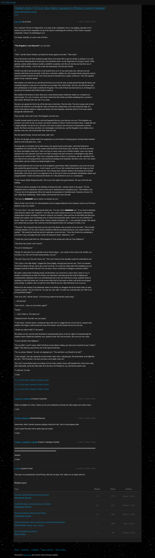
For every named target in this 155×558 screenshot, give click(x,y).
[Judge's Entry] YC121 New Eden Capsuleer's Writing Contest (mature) (60, 8)
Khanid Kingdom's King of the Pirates (30, 513)
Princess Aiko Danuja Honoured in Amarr (32, 494)
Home (17, 550)
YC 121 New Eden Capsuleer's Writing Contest (32, 380)
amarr (16, 15)
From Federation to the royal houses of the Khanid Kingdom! (40, 522)
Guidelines (35, 550)
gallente (29, 525)
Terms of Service (47, 550)
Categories (25, 550)
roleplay (41, 525)
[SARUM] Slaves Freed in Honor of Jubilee (33, 504)
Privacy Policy (60, 550)
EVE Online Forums (8, 2)
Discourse (27, 555)
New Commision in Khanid (26, 531)
